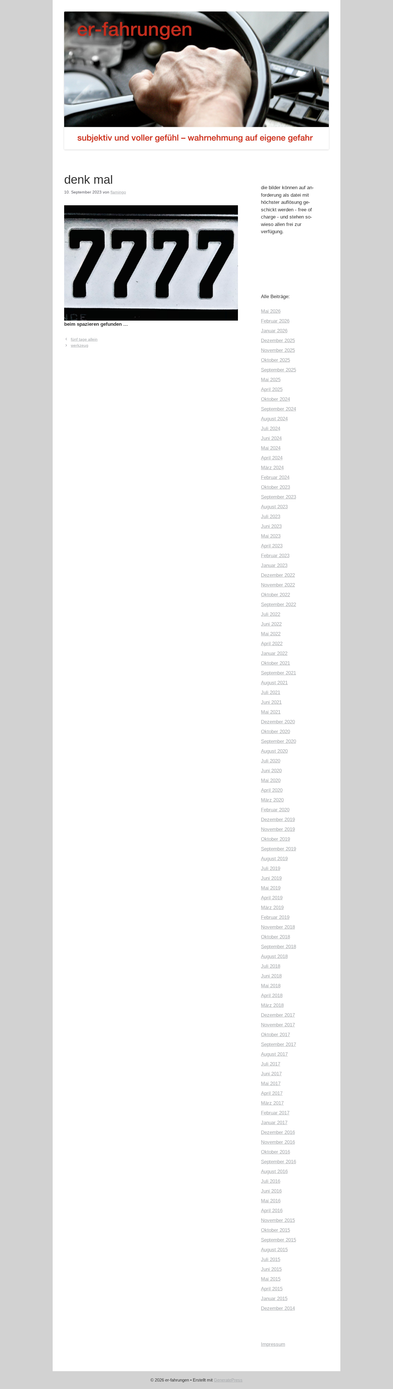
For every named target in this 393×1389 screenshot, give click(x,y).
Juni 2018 (271, 976)
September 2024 (278, 409)
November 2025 (278, 350)
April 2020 (272, 790)
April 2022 (272, 643)
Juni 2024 (271, 438)
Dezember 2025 (278, 340)
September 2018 (278, 946)
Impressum (273, 1344)
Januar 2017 (274, 1122)
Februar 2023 (275, 555)
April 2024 (272, 458)
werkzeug (79, 345)
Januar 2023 (274, 565)
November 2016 (278, 1142)
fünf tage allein (84, 339)
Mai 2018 (271, 985)
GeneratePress (228, 1379)
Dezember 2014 (278, 1308)
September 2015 (278, 1240)
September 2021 (278, 673)
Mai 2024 (271, 448)
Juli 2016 (270, 1181)
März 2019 (272, 907)
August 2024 (274, 419)
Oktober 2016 (275, 1152)
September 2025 (278, 370)
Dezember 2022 (278, 575)
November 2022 (278, 585)
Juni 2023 (271, 526)
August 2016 (274, 1171)
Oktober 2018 (275, 937)
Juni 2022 (271, 624)
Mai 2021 (271, 712)
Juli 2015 (270, 1259)
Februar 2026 (275, 321)
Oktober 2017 (275, 1034)
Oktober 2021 (275, 663)
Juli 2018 (270, 966)
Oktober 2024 (275, 399)
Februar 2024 (275, 477)
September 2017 (278, 1044)
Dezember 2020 (278, 722)
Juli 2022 (270, 614)
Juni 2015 (271, 1269)
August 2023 (274, 506)
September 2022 (278, 604)
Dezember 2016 (278, 1132)
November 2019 (278, 829)
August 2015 (274, 1249)
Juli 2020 (270, 761)
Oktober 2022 (275, 594)
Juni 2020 (271, 770)
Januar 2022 (274, 653)
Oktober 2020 (275, 731)
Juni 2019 (271, 878)
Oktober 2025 (275, 360)
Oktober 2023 (275, 487)
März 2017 (272, 1103)
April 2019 (272, 898)
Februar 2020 (275, 810)
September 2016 (278, 1161)
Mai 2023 (271, 536)
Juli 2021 (270, 692)
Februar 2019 (275, 917)
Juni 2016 (271, 1191)
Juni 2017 (271, 1073)
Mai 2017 (271, 1083)
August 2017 (274, 1054)
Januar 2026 (274, 331)
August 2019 (274, 858)
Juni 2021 (271, 702)
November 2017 (278, 1025)
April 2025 (272, 389)
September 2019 (278, 849)
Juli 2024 (270, 428)
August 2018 (274, 956)
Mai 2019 (271, 888)
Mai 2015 (271, 1279)
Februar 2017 (275, 1113)
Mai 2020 (271, 780)
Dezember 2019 (278, 819)
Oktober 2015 (275, 1230)
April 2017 (272, 1093)
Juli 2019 (270, 868)
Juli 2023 (270, 516)
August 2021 (274, 682)
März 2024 (272, 467)
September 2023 (278, 497)
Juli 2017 (270, 1064)
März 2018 (272, 1005)
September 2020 (278, 741)
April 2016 (272, 1210)
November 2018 (278, 927)
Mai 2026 (271, 311)
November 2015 (278, 1220)
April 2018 (272, 995)
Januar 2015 (274, 1298)
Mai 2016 (271, 1201)
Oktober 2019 (275, 839)
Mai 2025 (271, 379)
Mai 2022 (271, 634)
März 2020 (272, 800)
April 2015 (272, 1289)
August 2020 (274, 751)
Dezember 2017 (278, 1015)
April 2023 (272, 546)
